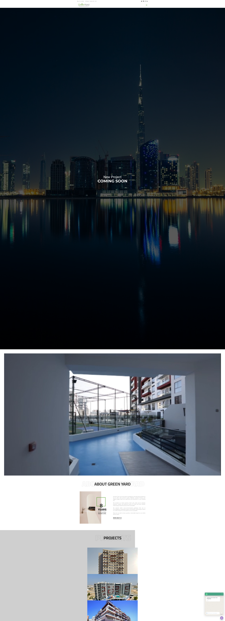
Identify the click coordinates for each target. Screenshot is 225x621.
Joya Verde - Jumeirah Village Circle (112, 613)
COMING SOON (112, 181)
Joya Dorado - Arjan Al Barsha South (112, 560)
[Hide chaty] (221, 618)
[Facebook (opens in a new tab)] (143, 1)
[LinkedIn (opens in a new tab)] (147, 1)
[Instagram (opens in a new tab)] (145, 1)
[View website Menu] (146, 5)
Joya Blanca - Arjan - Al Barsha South (112, 586)
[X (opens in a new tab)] (142, 1)
